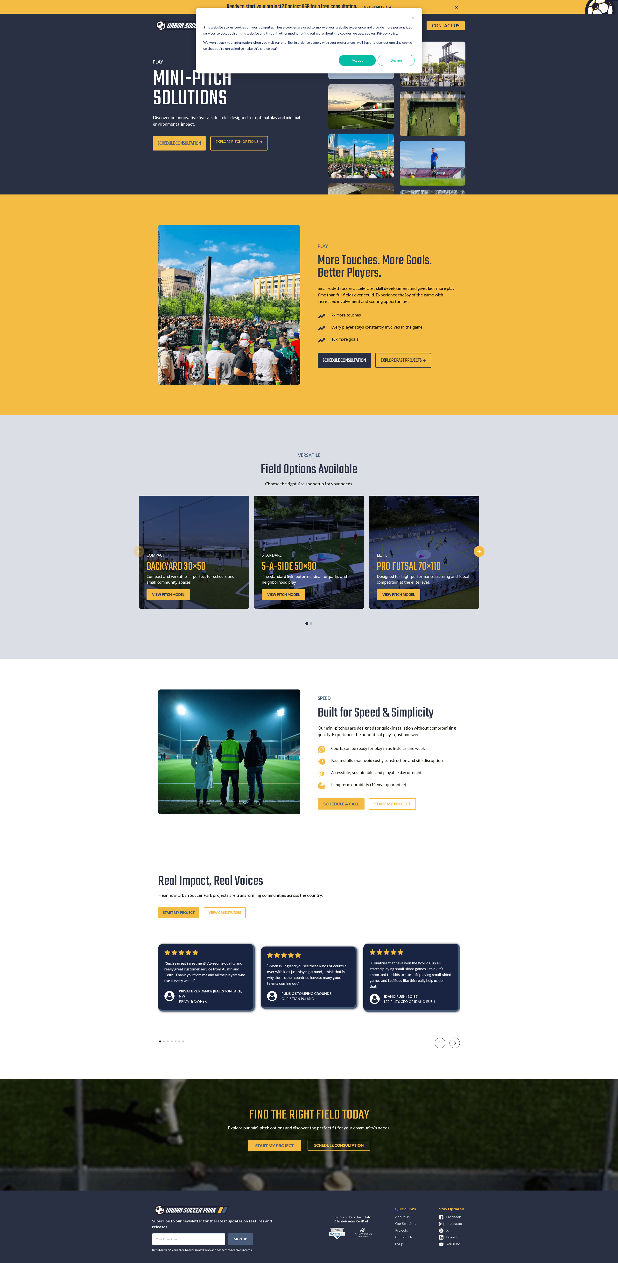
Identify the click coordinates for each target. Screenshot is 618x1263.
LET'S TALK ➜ (386, 7)
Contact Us (404, 1237)
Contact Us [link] (445, 25)
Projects (401, 1230)
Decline (396, 60)
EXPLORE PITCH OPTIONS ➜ (239, 141)
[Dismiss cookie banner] (413, 18)
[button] (479, 551)
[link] (193, 25)
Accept (357, 60)
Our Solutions (405, 1223)
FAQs (399, 1244)
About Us (402, 1217)
